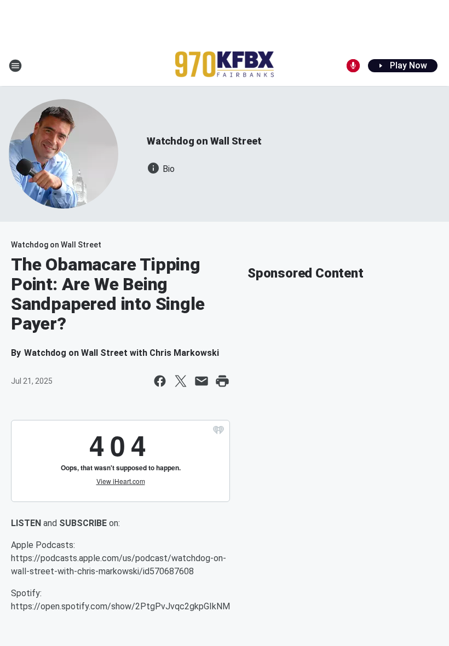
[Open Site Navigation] (15, 65)
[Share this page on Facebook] (160, 381)
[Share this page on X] (180, 381)
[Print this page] (222, 381)
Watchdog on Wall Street (204, 141)
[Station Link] (224, 65)
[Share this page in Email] (201, 381)
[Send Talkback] (353, 65)
